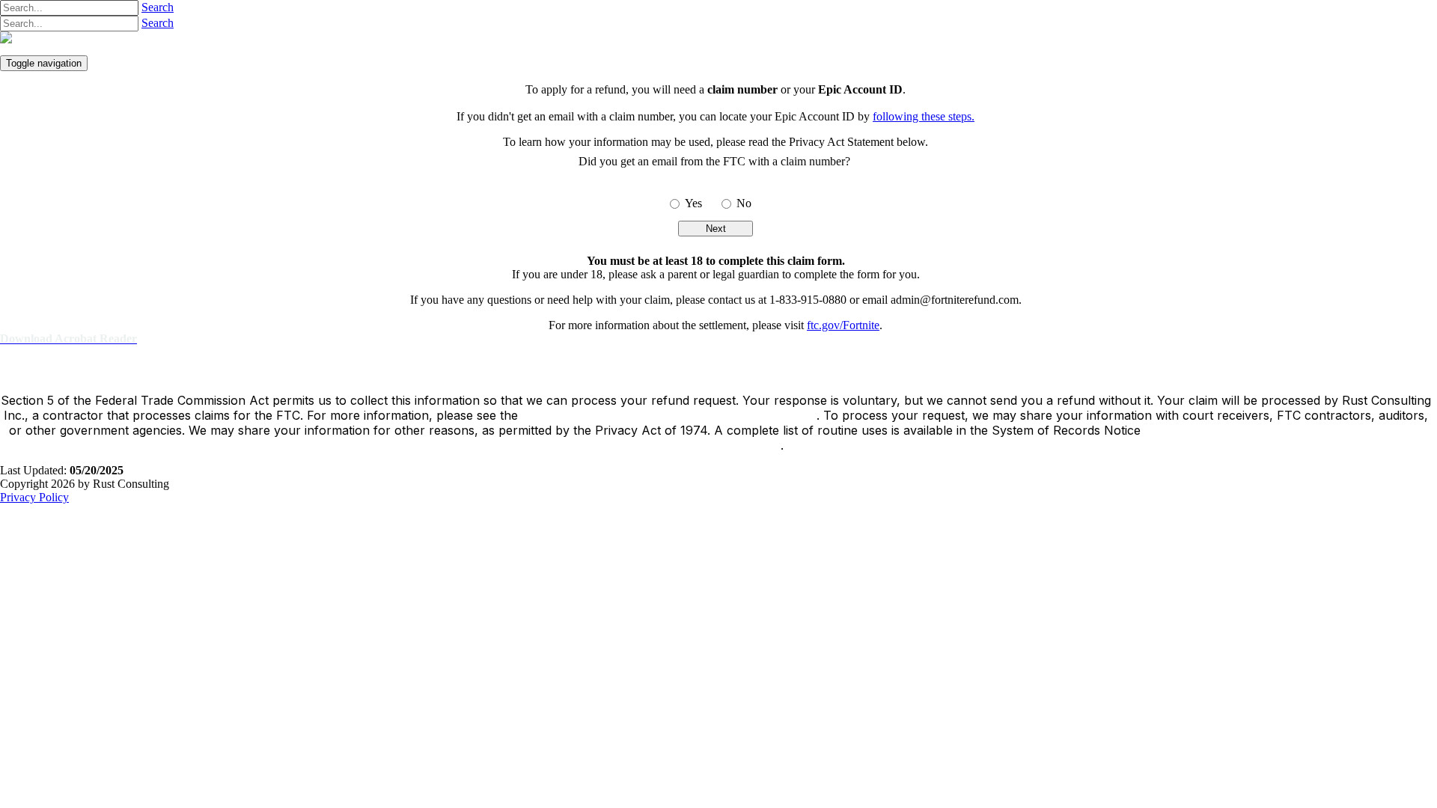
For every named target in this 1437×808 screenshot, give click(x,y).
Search (157, 7)
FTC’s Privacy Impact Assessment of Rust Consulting (669, 415)
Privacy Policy (34, 497)
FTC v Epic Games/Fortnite (189, 43)
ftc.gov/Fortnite (843, 325)
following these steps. (923, 116)
